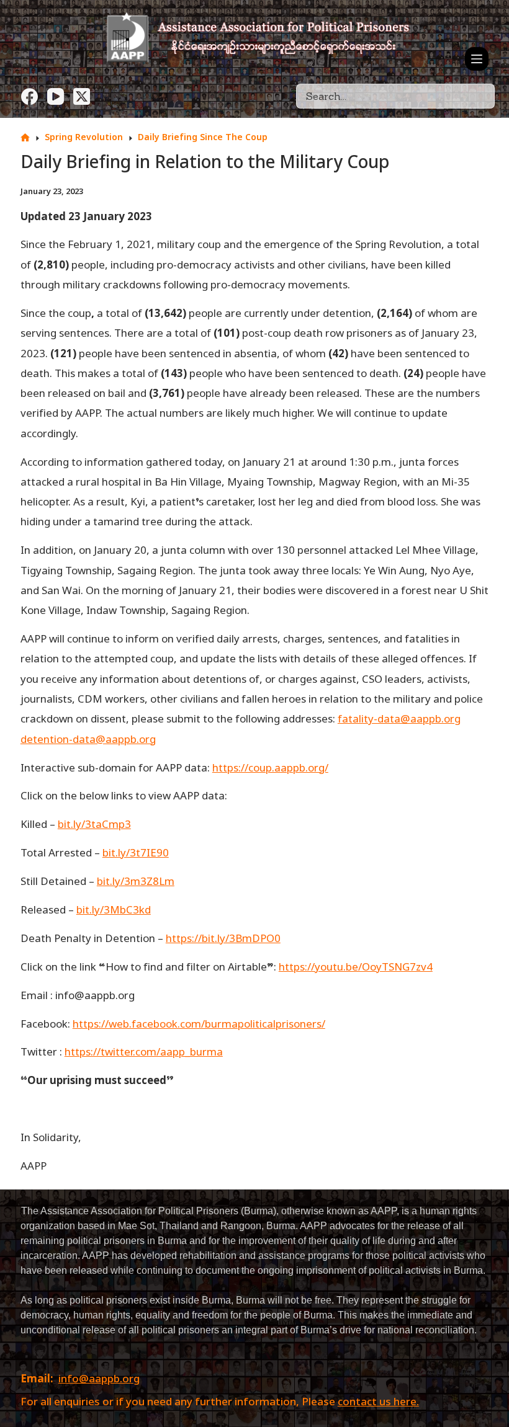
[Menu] (477, 59)
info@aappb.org (99, 1380)
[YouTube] (55, 96)
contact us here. (378, 1403)
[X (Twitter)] (81, 96)
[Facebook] (29, 96)
